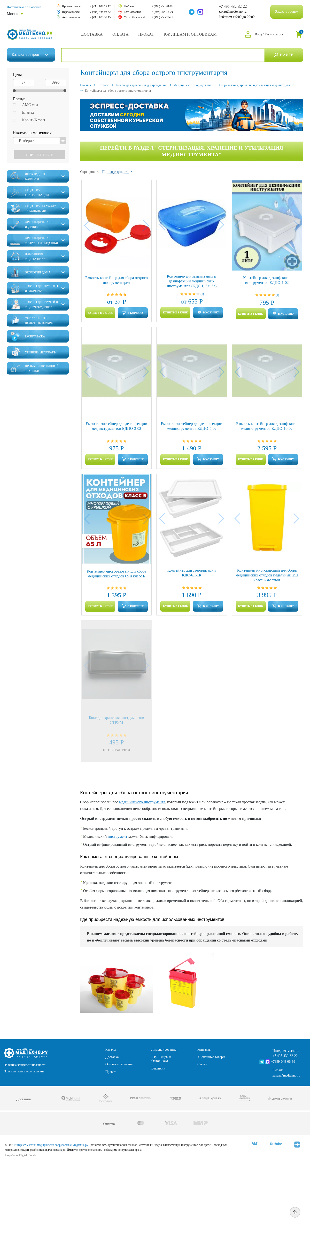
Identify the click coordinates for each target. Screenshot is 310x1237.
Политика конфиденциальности (25, 1065)
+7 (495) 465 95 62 (99, 12)
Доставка (92, 34)
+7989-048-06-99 (283, 1061)
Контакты (204, 1049)
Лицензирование (163, 1049)
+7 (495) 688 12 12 (99, 6)
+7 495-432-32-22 (233, 6)
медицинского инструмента (142, 802)
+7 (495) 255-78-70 (161, 12)
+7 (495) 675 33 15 (99, 17)
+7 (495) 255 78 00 (161, 6)
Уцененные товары (211, 1057)
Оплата (120, 34)
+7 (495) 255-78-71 (161, 17)
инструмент (117, 836)
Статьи (202, 1064)
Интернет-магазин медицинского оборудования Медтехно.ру (51, 1145)
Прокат (146, 34)
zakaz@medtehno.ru (233, 11)
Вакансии (158, 1068)
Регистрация (274, 34)
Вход (258, 34)
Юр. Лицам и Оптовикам (190, 34)
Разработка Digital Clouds (20, 1155)
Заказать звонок (286, 11)
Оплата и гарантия (118, 1064)
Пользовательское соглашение (24, 1071)
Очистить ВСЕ (39, 155)
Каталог (25, 54)
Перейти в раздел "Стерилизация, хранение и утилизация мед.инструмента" (191, 151)
